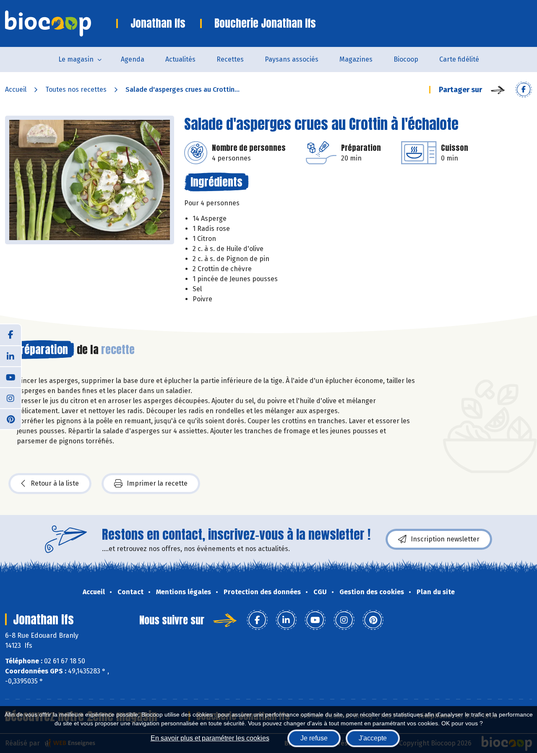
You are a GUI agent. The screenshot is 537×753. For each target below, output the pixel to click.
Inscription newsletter (445, 539)
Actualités (180, 59)
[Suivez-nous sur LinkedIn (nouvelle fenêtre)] (10, 355)
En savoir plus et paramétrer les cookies (210, 738)
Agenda (132, 59)
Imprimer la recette (157, 483)
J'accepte (373, 738)
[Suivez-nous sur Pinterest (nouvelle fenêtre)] (10, 418)
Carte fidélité (459, 59)
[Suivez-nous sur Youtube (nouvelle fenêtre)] (10, 376)
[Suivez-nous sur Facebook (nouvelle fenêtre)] (10, 334)
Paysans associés (291, 59)
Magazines (356, 59)
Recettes (230, 59)
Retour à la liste (55, 483)
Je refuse (314, 738)
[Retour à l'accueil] (60, 23)
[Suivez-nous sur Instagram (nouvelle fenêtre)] (10, 397)
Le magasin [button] (76, 59)
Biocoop (406, 59)
